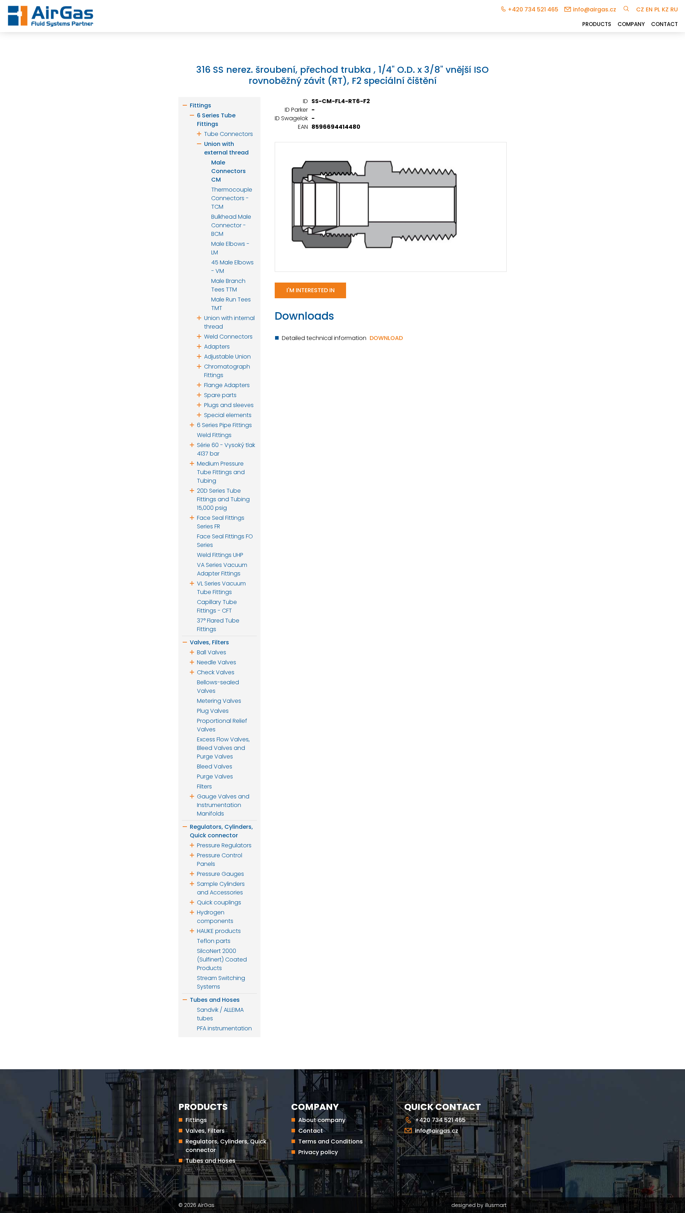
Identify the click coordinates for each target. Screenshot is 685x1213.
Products (596, 24)
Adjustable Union (227, 356)
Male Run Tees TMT (231, 303)
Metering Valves (219, 701)
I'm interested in (310, 290)
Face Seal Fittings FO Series (225, 540)
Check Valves (215, 672)
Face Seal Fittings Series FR (220, 522)
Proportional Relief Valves (222, 725)
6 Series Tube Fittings (216, 119)
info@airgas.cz (594, 9)
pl (657, 9)
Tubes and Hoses (215, 1000)
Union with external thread (226, 148)
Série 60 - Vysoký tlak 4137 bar (226, 449)
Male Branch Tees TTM (228, 285)
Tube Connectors (228, 134)
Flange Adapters (227, 385)
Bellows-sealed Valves (218, 686)
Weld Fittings (214, 435)
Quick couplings (219, 902)
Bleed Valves (214, 766)
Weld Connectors (228, 337)
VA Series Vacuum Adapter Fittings (222, 569)
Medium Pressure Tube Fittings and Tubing (221, 472)
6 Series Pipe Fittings (224, 425)
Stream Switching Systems (221, 982)
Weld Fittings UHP (220, 555)
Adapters (217, 346)
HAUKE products (219, 931)
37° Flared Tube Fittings (218, 624)
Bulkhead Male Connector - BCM (231, 225)
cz (640, 9)
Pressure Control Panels (219, 859)
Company (631, 24)
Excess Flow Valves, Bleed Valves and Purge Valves (223, 748)
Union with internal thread (229, 322)
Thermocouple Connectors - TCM (231, 198)
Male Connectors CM (228, 171)
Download (386, 338)
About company (321, 1120)
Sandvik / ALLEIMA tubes (220, 1014)
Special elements (228, 415)
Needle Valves (216, 662)
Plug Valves (213, 711)
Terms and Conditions (330, 1141)
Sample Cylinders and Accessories (221, 888)
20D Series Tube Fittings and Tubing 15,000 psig (223, 499)
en (649, 9)
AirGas (206, 1205)
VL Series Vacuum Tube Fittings (221, 587)
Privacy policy (318, 1152)
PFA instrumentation (224, 1028)
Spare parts (220, 395)
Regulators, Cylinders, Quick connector (221, 831)
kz (665, 9)
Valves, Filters (209, 642)
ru (674, 9)
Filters (204, 786)
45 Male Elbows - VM (232, 266)
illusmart (496, 1205)
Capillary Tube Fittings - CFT (217, 606)
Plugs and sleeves (229, 405)
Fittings (200, 105)
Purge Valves (215, 776)
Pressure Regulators (224, 845)
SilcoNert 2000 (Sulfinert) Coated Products (222, 959)
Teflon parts (213, 941)
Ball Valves (211, 652)
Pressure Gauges (220, 874)
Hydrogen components (215, 916)
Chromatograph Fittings (227, 370)
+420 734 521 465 (533, 9)
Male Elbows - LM (230, 248)
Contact (664, 24)
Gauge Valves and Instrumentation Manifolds (223, 805)
